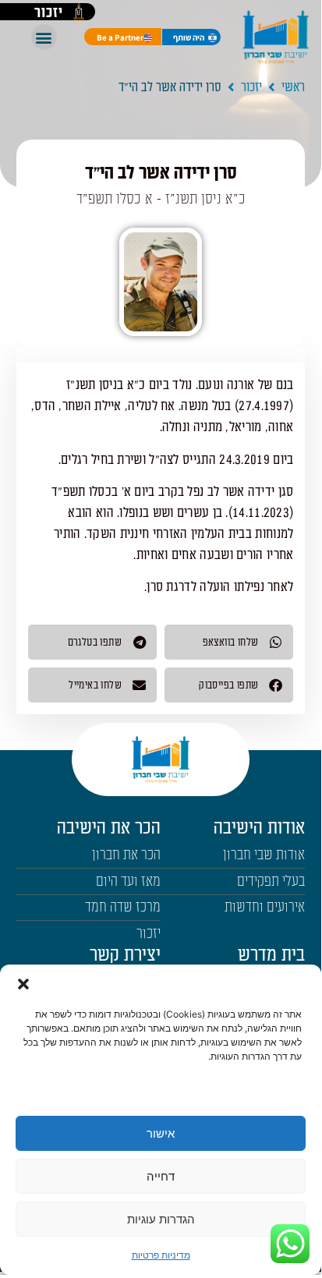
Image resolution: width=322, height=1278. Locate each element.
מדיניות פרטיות (161, 1255)
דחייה (161, 1176)
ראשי (293, 87)
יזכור (251, 87)
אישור (161, 1133)
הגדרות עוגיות (161, 1219)
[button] (23, 984)
